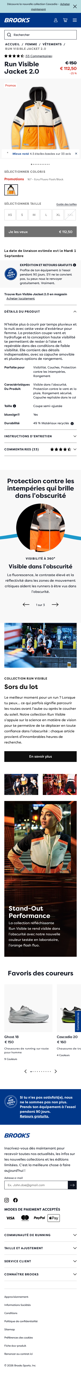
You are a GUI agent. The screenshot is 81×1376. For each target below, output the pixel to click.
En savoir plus (40, 756)
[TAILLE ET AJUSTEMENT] (40, 1248)
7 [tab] (43, 1071)
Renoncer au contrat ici (18, 1353)
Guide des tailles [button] (66, 204)
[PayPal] (39, 1218)
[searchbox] (44, 35)
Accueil (12, 44)
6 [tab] (41, 1071)
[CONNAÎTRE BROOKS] (40, 1274)
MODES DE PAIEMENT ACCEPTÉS (32, 1209)
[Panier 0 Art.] (65, 20)
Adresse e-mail (13, 1177)
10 (47, 164)
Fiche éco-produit (15, 1345)
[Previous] (26, 604)
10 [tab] (50, 1071)
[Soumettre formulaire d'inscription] (72, 1185)
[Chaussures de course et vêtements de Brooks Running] (17, 20)
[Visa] (10, 1218)
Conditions (10, 1313)
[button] (40, 119)
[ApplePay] (54, 1218)
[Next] (55, 604)
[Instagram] (6, 1200)
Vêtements (52, 44)
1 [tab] (31, 1071)
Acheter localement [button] (20, 298)
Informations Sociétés (17, 1304)
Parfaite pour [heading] (14, 367)
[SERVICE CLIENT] (40, 1261)
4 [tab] (37, 1071)
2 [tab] (32, 1071)
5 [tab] (39, 1071)
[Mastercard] (25, 1218)
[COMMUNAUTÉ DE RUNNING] (40, 1235)
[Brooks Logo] (40, 1136)
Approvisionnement (16, 1296)
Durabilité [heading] (12, 423)
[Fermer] (75, 6)
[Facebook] (15, 1200)
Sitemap (9, 1329)
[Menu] (74, 20)
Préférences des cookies (18, 1337)
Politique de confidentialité (21, 1321)
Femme (31, 44)
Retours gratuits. (34, 1116)
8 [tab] (45, 1071)
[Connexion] (55, 20)
